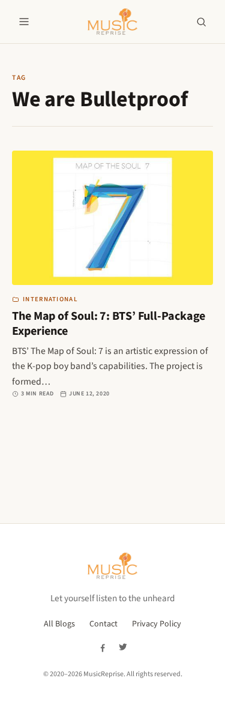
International (50, 299)
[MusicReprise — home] (112, 21)
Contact (103, 624)
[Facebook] (102, 647)
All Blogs (59, 624)
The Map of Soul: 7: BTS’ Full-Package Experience (108, 324)
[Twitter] (123, 647)
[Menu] (24, 22)
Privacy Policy (156, 624)
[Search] (201, 22)
